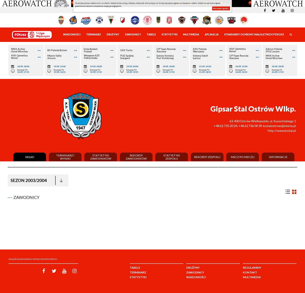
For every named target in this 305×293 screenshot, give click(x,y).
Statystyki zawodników (100, 157)
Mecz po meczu (242, 157)
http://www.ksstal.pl (282, 130)
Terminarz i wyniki (65, 157)
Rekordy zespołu (207, 157)
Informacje (278, 157)
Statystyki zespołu (171, 157)
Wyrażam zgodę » (221, 8)
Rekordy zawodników (136, 157)
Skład (29, 157)
